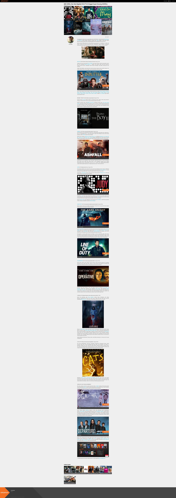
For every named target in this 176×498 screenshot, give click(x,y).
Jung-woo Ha (81, 137)
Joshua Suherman (106, 439)
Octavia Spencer (104, 92)
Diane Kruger (98, 288)
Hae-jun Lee (94, 136)
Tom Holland (102, 93)
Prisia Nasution (91, 297)
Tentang (11, 491)
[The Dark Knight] (93, 218)
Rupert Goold (82, 199)
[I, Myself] (93, 399)
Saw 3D (95, 438)
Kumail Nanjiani (97, 92)
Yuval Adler (105, 287)
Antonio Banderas (103, 91)
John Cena (93, 92)
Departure (87, 410)
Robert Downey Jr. (88, 64)
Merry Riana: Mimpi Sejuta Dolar (90, 330)
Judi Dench (88, 377)
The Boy (83, 99)
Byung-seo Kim (87, 136)
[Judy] (93, 185)
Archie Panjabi (82, 411)
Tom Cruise (105, 102)
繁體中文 (169, 1)
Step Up (102, 438)
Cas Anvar (83, 289)
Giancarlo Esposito (97, 231)
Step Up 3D (83, 439)
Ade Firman (107, 331)
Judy (82, 195)
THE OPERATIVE (80, 260)
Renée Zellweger (92, 200)
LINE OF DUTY (79, 204)
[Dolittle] (93, 80)
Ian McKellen (93, 377)
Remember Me (89, 439)
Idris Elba (97, 377)
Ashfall (84, 134)
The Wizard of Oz (103, 172)
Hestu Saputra (82, 329)
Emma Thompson (83, 92)
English (165, 1)
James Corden (83, 377)
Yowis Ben (85, 440)
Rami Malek (88, 92)
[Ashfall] (93, 149)
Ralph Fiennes (83, 93)
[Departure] (93, 426)
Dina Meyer (85, 231)
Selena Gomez (88, 93)
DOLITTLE (80, 40)
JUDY (97, 40)
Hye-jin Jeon (87, 137)
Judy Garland (83, 172)
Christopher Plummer (99, 411)
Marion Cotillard (94, 93)
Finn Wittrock (99, 199)
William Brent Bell (91, 102)
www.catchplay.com (102, 458)
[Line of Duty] (93, 248)
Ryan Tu (85, 387)
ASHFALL (78, 131)
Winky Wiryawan (83, 299)
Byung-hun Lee (102, 136)
